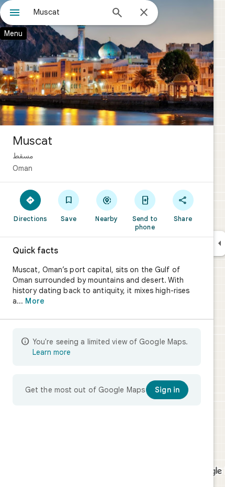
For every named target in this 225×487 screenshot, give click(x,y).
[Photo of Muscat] (106, 62)
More (34, 301)
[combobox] (68, 12)
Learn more (51, 352)
